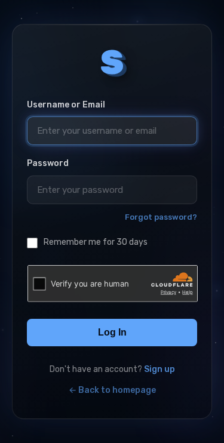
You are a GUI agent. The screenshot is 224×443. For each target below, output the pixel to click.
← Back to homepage (112, 390)
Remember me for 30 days (96, 242)
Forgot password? (161, 217)
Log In (112, 332)
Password (48, 163)
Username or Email (66, 105)
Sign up (159, 369)
